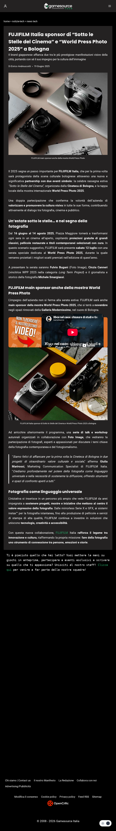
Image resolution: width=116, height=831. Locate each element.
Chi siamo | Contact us (18, 780)
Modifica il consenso (26, 796)
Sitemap (97, 796)
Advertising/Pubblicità (18, 786)
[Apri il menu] (109, 6)
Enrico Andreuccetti (21, 66)
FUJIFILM (62, 532)
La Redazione (66, 780)
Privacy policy (67, 796)
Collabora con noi (87, 780)
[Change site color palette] (105, 823)
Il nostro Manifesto (45, 780)
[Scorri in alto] (108, 819)
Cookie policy (48, 796)
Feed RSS (83, 796)
